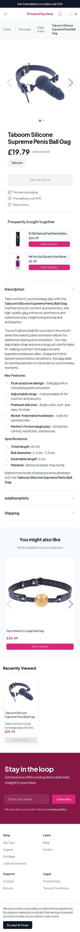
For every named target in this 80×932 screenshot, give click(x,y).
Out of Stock (40, 180)
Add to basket (49, 244)
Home (7, 29)
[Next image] (70, 82)
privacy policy (57, 809)
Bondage (25, 29)
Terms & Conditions (56, 888)
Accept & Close (17, 925)
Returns (8, 888)
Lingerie (8, 849)
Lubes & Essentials (14, 863)
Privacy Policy (52, 881)
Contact (8, 881)
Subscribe (64, 799)
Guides (47, 849)
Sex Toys (9, 842)
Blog (46, 842)
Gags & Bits (41, 29)
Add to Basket (40, 646)
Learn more (52, 916)
